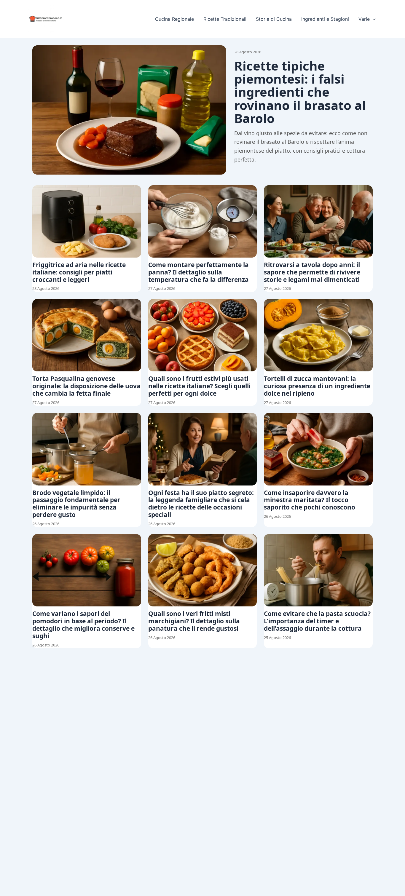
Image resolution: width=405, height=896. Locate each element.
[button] (373, 19)
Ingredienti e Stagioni (325, 19)
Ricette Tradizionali (224, 19)
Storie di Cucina (274, 19)
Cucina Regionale (174, 19)
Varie (364, 19)
